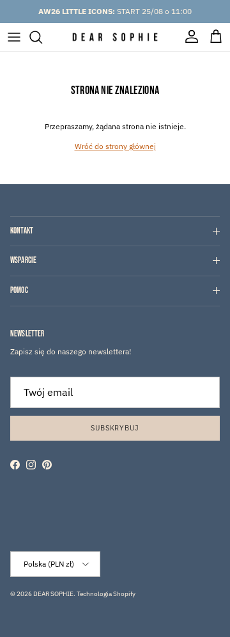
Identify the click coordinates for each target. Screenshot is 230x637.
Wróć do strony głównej (115, 146)
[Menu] (14, 37)
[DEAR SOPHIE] (115, 37)
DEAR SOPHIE (53, 594)
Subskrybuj (115, 427)
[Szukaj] (42, 37)
